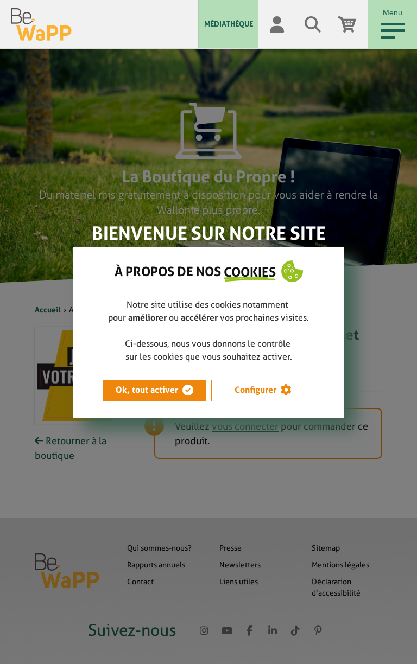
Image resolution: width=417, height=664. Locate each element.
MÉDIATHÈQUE (228, 24)
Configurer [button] (255, 390)
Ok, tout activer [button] (147, 390)
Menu (392, 12)
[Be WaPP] (104, 24)
